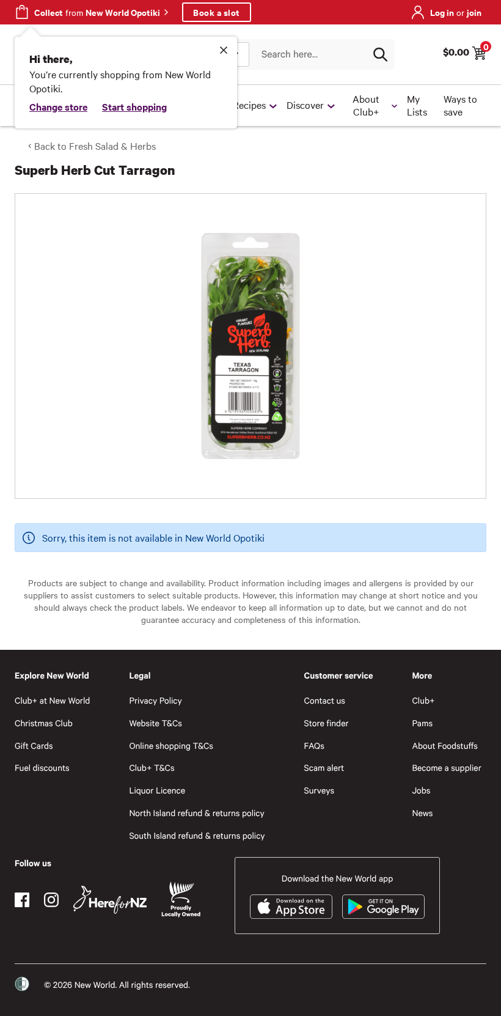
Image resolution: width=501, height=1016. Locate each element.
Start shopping (134, 106)
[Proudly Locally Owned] (180, 900)
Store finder (326, 723)
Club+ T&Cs (151, 767)
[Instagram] (51, 900)
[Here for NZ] (110, 900)
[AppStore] (291, 906)
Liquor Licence (157, 790)
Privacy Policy (155, 700)
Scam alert (324, 767)
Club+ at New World (52, 700)
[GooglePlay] (383, 906)
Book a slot (216, 12)
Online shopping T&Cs (171, 745)
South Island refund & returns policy (197, 835)
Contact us (324, 700)
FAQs (314, 745)
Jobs (421, 790)
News (422, 813)
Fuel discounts (42, 767)
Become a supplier (446, 767)
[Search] (380, 54)
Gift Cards (34, 745)
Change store (58, 106)
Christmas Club (44, 723)
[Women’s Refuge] (22, 984)
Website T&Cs (155, 723)
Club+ (423, 700)
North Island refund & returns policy (196, 813)
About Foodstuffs (445, 745)
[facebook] (22, 900)
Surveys (319, 790)
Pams (422, 723)
